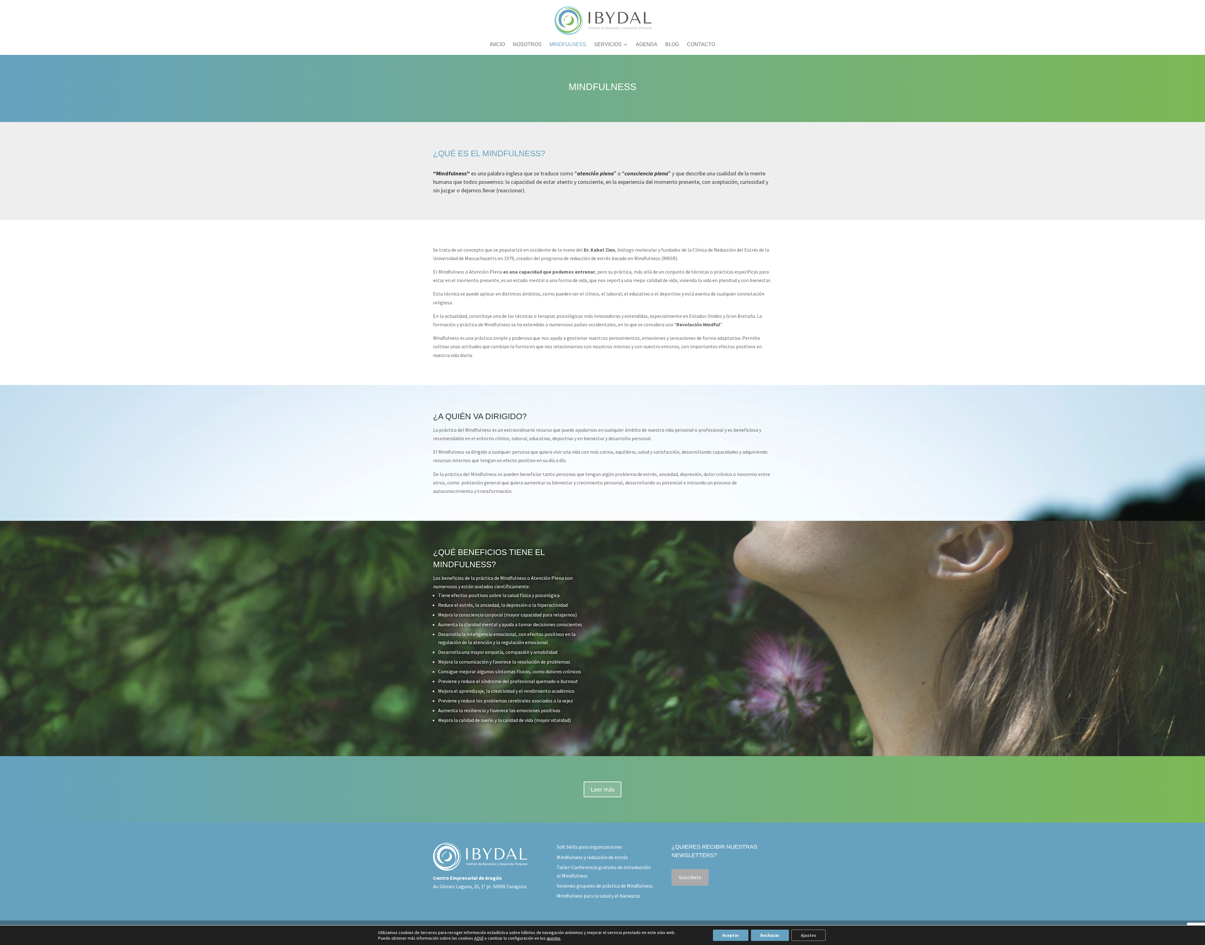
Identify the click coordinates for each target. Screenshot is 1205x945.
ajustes (553, 938)
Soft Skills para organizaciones (589, 847)
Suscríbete (690, 877)
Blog (672, 44)
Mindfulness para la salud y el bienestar (598, 896)
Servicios (608, 44)
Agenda (646, 44)
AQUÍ (478, 938)
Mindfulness (567, 44)
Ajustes (808, 935)
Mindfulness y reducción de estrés (592, 857)
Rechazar (769, 935)
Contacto (701, 44)
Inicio (497, 44)
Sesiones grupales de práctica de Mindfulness (605, 886)
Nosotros (527, 44)
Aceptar (730, 935)
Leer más (602, 789)
